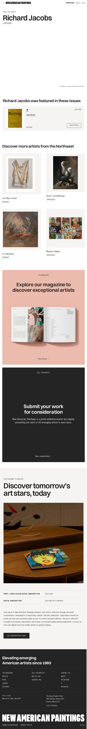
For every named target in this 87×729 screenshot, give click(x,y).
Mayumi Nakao (53, 251)
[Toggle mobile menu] (3, 3)
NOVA (4, 679)
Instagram (65, 679)
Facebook (64, 686)
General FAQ (36, 679)
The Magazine (7, 673)
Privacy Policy (26, 725)
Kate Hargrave (7, 254)
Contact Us (65, 673)
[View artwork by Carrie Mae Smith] (20, 174)
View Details (74, 125)
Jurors (5, 683)
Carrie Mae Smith (8, 198)
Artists (5, 676)
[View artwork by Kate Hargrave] (20, 229)
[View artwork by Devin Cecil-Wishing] (65, 172)
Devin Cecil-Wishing (55, 196)
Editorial (6, 686)
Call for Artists (38, 673)
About (63, 676)
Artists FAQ (36, 676)
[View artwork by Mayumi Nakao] (65, 228)
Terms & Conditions (10, 725)
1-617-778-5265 (51, 705)
